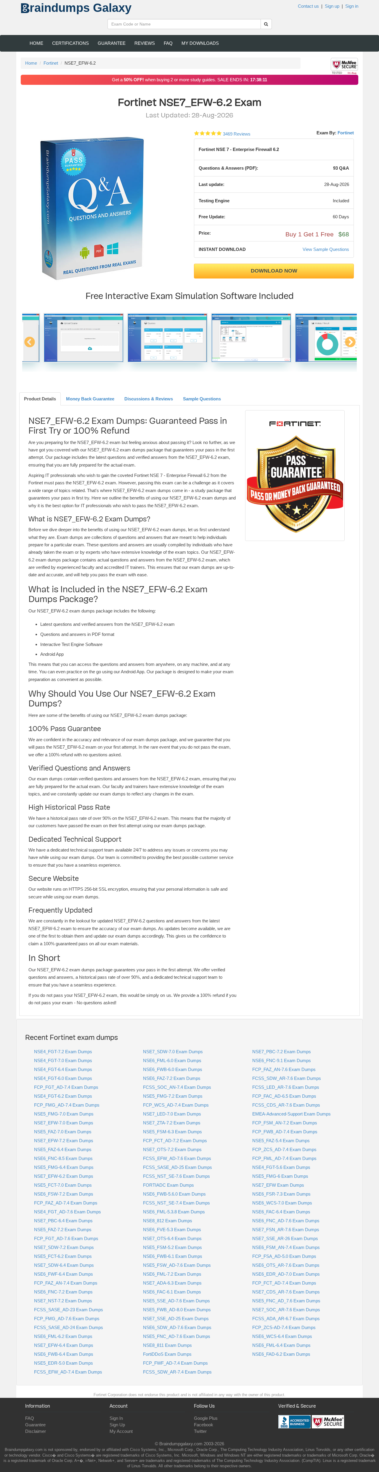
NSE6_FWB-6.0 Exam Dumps (172, 1069)
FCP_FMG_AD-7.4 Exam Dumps (66, 1104)
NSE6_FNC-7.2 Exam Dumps (63, 1291)
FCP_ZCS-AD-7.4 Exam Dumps (284, 1327)
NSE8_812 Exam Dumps (167, 1220)
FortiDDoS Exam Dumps (167, 1354)
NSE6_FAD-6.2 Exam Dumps (281, 1354)
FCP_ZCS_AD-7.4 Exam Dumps (284, 1149)
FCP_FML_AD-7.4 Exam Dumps (284, 1158)
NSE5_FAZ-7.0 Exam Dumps (62, 1131)
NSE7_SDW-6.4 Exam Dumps (64, 1265)
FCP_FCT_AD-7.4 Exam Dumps (284, 1282)
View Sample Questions (326, 249)
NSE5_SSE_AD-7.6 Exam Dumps (176, 1300)
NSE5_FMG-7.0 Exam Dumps (64, 1113)
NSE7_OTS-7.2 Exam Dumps (172, 1149)
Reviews (144, 43)
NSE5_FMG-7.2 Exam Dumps (173, 1096)
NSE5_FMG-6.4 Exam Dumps (64, 1167)
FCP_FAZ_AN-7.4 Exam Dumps (65, 1282)
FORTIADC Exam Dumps (168, 1185)
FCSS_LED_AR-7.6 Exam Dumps (285, 1087)
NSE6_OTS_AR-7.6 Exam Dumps (285, 1265)
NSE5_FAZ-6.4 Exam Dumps (62, 1149)
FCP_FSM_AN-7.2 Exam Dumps (284, 1122)
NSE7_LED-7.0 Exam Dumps (172, 1113)
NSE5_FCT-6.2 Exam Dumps (63, 1256)
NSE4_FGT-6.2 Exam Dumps (63, 1096)
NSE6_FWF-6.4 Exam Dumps (63, 1274)
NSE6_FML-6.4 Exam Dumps (281, 1345)
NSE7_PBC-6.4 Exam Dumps (63, 1220)
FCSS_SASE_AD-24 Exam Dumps (68, 1327)
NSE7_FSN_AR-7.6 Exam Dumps (285, 1229)
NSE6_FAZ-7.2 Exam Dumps (171, 1078)
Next (350, 345)
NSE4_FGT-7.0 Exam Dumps (63, 1060)
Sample (202, 398)
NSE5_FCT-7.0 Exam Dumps (63, 1185)
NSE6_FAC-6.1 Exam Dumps (172, 1291)
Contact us (308, 6)
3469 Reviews (236, 133)
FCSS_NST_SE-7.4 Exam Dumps (176, 1202)
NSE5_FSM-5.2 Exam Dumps (172, 1247)
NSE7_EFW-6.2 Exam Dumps (63, 1176)
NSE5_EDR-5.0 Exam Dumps (63, 1363)
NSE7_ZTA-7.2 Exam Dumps (171, 1122)
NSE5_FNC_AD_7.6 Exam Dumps (286, 1300)
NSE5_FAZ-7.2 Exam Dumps (62, 1229)
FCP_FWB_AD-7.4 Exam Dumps (284, 1131)
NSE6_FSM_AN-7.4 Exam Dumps (286, 1247)
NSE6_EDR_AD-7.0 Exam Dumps (286, 1274)
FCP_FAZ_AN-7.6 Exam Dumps (284, 1069)
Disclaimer (35, 1431)
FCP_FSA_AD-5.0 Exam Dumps (284, 1256)
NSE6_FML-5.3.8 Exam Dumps (174, 1211)
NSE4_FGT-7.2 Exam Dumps (63, 1051)
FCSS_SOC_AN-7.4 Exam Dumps (177, 1087)
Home (36, 43)
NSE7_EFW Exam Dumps (278, 1185)
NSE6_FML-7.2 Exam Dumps (172, 1274)
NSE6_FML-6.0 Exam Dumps (172, 1060)
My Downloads (200, 43)
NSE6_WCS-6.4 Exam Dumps (282, 1336)
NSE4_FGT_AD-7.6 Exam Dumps (67, 1211)
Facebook (203, 1424)
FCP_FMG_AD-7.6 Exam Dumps (66, 1318)
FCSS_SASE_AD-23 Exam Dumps (68, 1309)
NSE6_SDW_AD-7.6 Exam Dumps (177, 1327)
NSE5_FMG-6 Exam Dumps (280, 1176)
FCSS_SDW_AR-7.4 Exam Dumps (177, 1371)
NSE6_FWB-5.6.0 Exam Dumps (174, 1193)
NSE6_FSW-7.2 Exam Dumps (63, 1193)
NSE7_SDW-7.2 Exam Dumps (64, 1247)
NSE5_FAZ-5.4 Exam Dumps (281, 1140)
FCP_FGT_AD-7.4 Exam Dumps (66, 1087)
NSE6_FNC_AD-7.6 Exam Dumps (285, 1220)
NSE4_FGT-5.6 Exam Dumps (281, 1167)
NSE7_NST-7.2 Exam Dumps (63, 1300)
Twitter (200, 1431)
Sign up (332, 6)
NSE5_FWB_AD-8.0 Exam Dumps (177, 1309)
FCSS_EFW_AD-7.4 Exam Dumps (68, 1371)
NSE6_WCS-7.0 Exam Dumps (282, 1202)
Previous (29, 345)
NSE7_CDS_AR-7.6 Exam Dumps (286, 1291)
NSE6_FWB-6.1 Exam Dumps (172, 1256)
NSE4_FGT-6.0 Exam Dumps (63, 1078)
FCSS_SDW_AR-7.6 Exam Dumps (286, 1078)
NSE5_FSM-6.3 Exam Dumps (172, 1131)
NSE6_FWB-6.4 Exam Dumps (63, 1354)
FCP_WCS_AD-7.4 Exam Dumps (176, 1104)
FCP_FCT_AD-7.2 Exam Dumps (175, 1140)
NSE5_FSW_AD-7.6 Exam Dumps (177, 1265)
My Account (121, 1431)
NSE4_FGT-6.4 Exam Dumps (63, 1069)
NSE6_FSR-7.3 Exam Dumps (281, 1193)
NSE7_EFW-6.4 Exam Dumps (63, 1345)
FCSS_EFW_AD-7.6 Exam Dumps (177, 1158)
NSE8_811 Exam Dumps (167, 1345)
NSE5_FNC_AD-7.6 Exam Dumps (176, 1336)
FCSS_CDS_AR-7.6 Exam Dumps (286, 1104)
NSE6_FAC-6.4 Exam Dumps (281, 1211)
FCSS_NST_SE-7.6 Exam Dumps (176, 1176)
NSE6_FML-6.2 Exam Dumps (63, 1336)
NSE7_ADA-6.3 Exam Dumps (172, 1282)
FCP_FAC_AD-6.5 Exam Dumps (284, 1096)
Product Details (40, 398)
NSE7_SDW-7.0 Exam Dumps (173, 1051)
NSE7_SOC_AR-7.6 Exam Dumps (286, 1309)
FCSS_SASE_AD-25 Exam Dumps (177, 1167)
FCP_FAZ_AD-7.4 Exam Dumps (65, 1202)
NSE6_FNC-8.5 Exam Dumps (63, 1158)
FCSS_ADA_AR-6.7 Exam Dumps (286, 1318)
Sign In (116, 1418)
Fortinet (51, 63)
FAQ (168, 43)
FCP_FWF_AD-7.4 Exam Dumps (175, 1363)
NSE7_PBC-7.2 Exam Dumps (281, 1051)
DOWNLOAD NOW (274, 271)
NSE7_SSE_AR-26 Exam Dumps (285, 1238)
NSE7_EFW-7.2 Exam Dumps (63, 1140)
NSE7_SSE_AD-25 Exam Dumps (176, 1318)
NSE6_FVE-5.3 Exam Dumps (172, 1229)
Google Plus (206, 1418)
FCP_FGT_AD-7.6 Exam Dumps (66, 1238)
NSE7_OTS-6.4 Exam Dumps (172, 1238)
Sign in (351, 6)
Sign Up (117, 1424)
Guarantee (112, 43)
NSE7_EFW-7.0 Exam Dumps (63, 1122)
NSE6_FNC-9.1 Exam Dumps (281, 1060)
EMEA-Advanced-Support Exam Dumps (291, 1113)
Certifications (70, 43)
